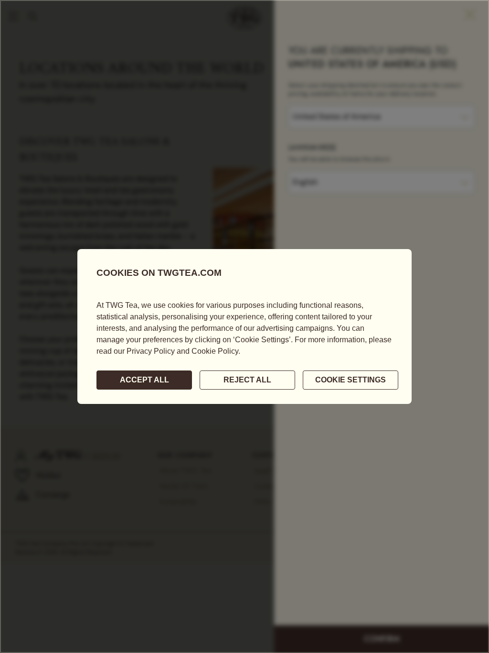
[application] (244, 326)
